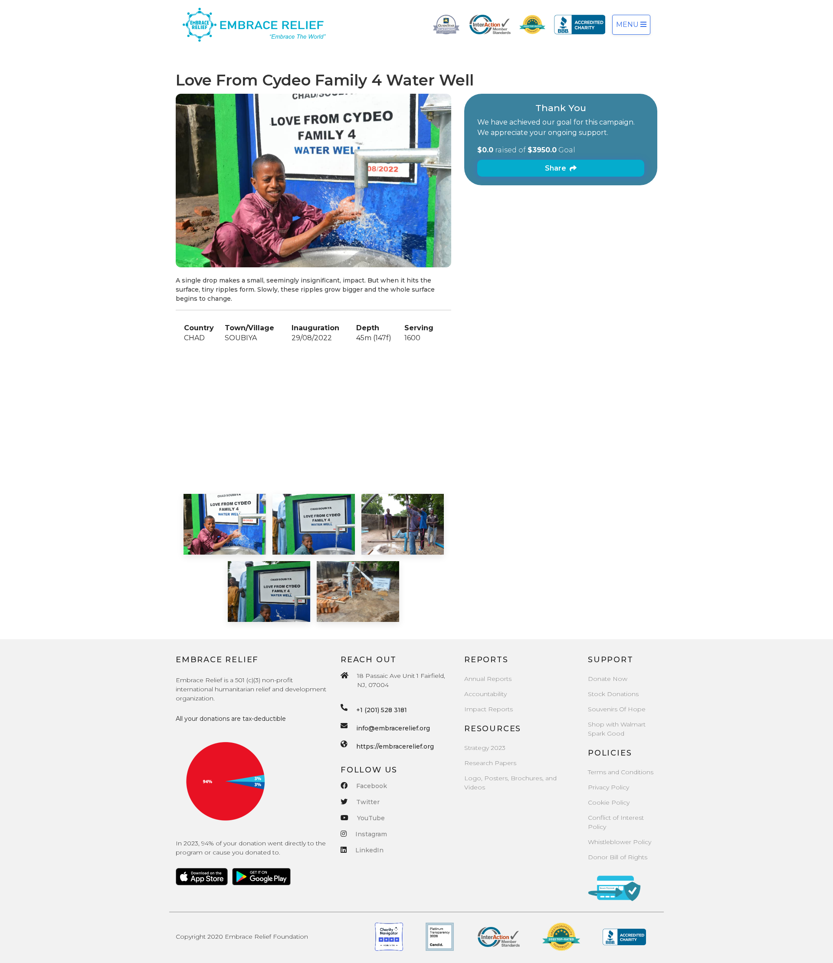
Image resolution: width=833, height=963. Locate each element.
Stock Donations (613, 694)
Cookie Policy (609, 802)
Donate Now (607, 679)
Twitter (368, 802)
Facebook (371, 786)
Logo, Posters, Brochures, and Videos (510, 782)
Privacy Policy (608, 787)
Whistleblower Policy (619, 842)
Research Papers (490, 763)
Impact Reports (488, 709)
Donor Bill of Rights (617, 857)
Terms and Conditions (620, 772)
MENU (628, 24)
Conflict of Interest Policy (616, 822)
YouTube (371, 818)
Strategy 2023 (484, 748)
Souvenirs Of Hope (617, 709)
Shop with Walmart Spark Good (617, 728)
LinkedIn (369, 850)
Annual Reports (488, 679)
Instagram (371, 834)
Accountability (485, 694)
